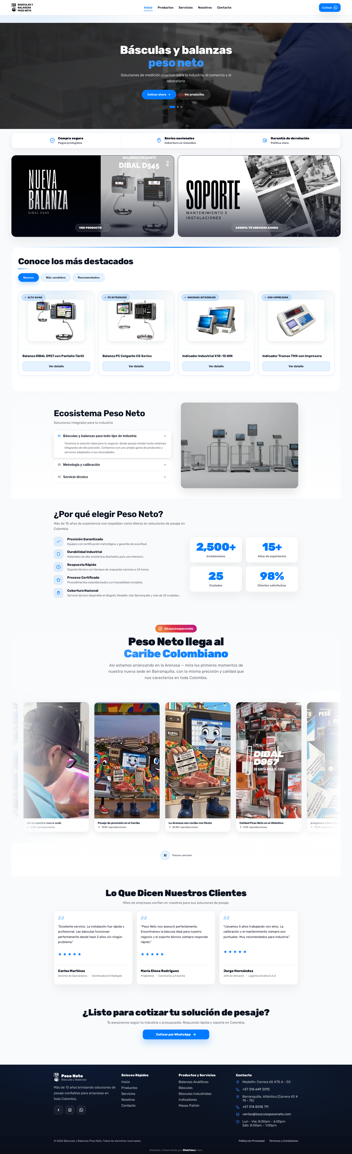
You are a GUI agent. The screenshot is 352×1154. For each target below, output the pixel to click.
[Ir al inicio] (33, 7)
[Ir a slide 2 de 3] (176, 107)
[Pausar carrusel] (165, 855)
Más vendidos (56, 277)
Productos (165, 7)
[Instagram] (70, 1110)
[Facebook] (58, 1110)
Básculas (185, 1088)
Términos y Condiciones (283, 1140)
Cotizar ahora (158, 95)
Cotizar (327, 7)
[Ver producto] (56, 345)
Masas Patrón (189, 1105)
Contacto (224, 7)
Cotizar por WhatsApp (176, 1034)
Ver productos (194, 94)
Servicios (186, 7)
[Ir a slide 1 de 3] (170, 107)
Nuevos (28, 277)
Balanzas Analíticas (193, 1082)
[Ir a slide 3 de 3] (181, 107)
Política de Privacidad (252, 1140)
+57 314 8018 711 (255, 1107)
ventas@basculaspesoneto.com (266, 1114)
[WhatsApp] (81, 1110)
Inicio (148, 7)
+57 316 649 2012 (256, 1089)
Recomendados (89, 277)
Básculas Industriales (195, 1094)
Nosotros (205, 7)
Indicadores (188, 1100)
